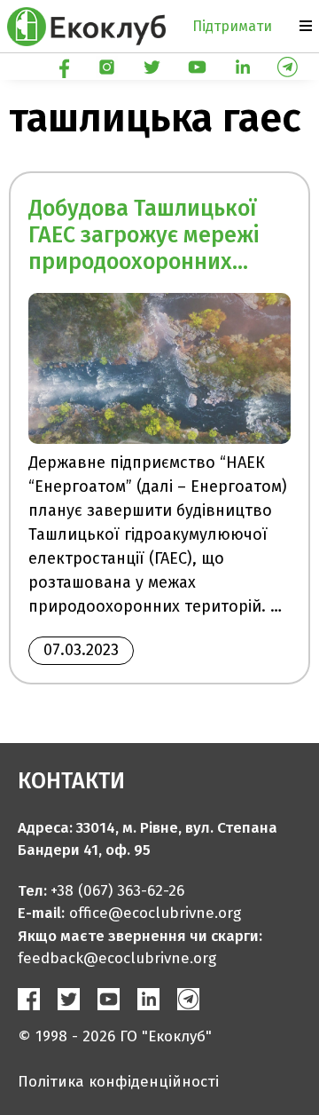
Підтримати (232, 26)
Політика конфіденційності (118, 1081)
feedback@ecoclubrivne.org (117, 958)
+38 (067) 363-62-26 (117, 891)
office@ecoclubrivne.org (155, 913)
